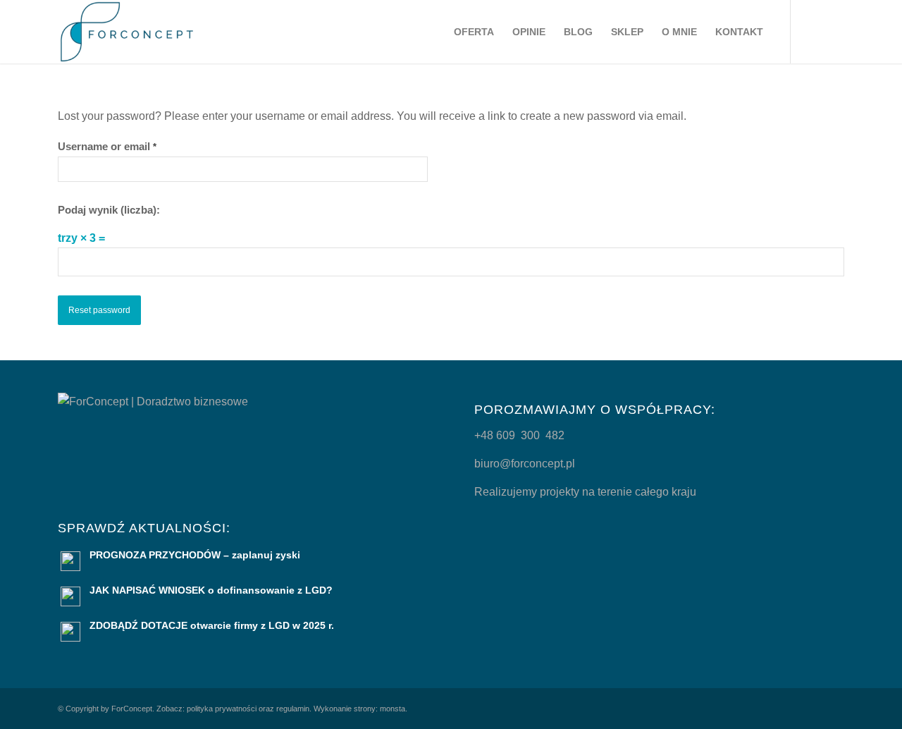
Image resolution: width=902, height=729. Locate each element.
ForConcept (131, 708)
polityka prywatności (222, 708)
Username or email (107, 146)
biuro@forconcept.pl (524, 464)
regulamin (292, 708)
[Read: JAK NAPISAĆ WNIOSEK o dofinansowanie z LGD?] (70, 596)
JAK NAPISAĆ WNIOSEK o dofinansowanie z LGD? (211, 590)
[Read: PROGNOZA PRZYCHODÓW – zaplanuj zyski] (70, 561)
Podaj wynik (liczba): (109, 210)
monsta (392, 708)
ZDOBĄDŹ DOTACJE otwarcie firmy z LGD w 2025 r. (211, 625)
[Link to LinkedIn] (812, 31)
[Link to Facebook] (833, 31)
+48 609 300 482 (519, 435)
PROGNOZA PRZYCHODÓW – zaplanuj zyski (194, 555)
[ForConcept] (127, 31)
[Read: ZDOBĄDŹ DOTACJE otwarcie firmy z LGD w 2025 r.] (70, 631)
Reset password (99, 310)
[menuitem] (474, 31)
